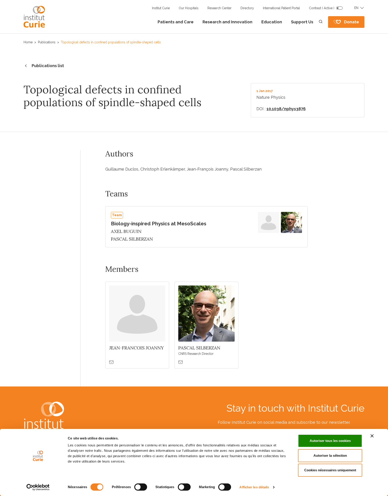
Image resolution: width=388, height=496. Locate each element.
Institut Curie (161, 8)
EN (356, 8)
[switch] (140, 487)
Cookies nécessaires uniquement (330, 470)
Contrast (321, 8)
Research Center (219, 8)
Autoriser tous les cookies (330, 441)
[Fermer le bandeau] (372, 435)
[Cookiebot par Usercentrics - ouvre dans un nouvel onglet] (38, 487)
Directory (247, 8)
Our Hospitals (188, 8)
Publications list (48, 65)
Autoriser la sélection (330, 455)
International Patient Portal (281, 8)
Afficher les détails (254, 487)
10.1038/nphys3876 (286, 108)
